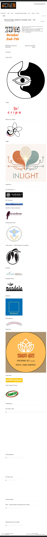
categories (23, 32)
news (4, 15)
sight (32, 533)
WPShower (36, 533)
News (8, 13)
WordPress (7, 534)
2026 (12, 13)
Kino (29, 13)
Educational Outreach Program (21, 13)
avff (5, 21)
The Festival (3, 13)
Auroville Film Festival (9, 533)
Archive (37, 13)
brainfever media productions (40, 534)
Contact (33, 13)
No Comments (42, 21)
